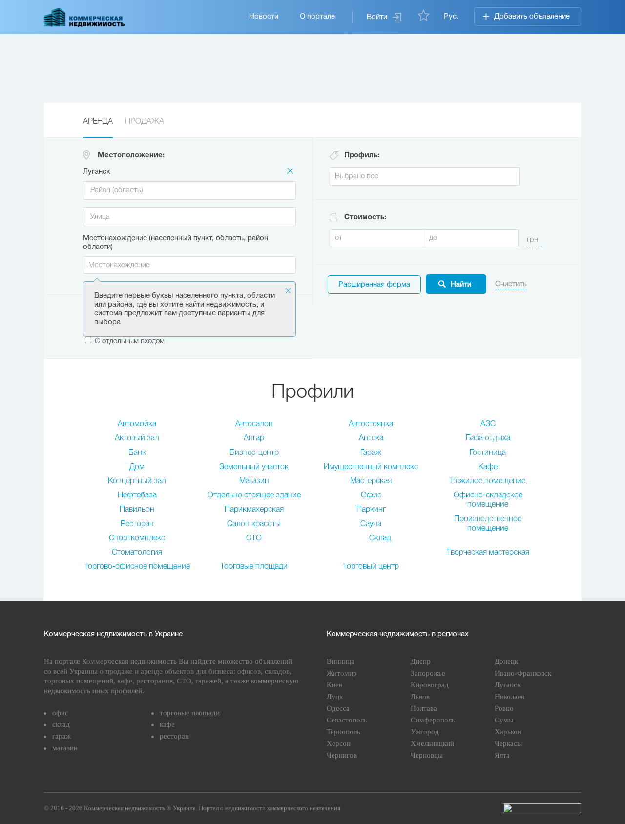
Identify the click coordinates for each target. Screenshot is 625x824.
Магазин (254, 481)
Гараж (370, 453)
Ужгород (425, 732)
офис (60, 713)
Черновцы (427, 755)
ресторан (174, 736)
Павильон (137, 509)
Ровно (504, 708)
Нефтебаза (137, 495)
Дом (137, 467)
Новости (263, 16)
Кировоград (430, 685)
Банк (137, 453)
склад (61, 724)
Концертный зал (137, 481)
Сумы (504, 720)
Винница (340, 661)
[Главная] (84, 17)
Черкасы (508, 743)
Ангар (254, 438)
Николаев (509, 696)
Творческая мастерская (488, 552)
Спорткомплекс (137, 538)
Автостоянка (371, 424)
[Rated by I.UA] (542, 808)
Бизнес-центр (254, 453)
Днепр (421, 661)
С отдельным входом (130, 341)
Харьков (508, 732)
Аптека (371, 438)
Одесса (338, 708)
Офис (371, 495)
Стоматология (137, 552)
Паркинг (371, 509)
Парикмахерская (254, 509)
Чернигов (342, 755)
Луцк (335, 696)
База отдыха (488, 438)
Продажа (144, 121)
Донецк (506, 661)
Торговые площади (254, 566)
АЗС (488, 424)
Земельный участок (254, 467)
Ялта (502, 755)
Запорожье (428, 673)
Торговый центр (371, 566)
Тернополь (343, 732)
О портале (317, 16)
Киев (334, 685)
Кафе (488, 467)
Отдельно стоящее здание (254, 495)
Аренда (98, 121)
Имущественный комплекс (371, 467)
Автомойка (137, 424)
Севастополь (347, 720)
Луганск (508, 685)
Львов (420, 696)
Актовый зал (137, 438)
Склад (380, 538)
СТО (254, 538)
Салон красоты (254, 524)
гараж (61, 736)
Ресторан (137, 524)
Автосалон (254, 424)
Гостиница (488, 453)
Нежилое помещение (487, 481)
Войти (377, 17)
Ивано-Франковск (523, 673)
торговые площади (190, 713)
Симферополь (433, 720)
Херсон (339, 743)
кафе (167, 724)
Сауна (370, 524)
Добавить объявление (532, 16)
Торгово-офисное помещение (137, 566)
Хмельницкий (432, 743)
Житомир (342, 673)
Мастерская (371, 481)
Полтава (424, 708)
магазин (65, 748)
